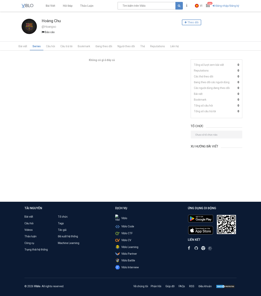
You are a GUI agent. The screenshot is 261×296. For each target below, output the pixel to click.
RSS (191, 286)
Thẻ (142, 46)
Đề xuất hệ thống (68, 236)
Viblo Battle (128, 260)
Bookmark (84, 46)
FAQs (182, 286)
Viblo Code (127, 226)
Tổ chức (63, 216)
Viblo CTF (127, 233)
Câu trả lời (66, 46)
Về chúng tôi (140, 286)
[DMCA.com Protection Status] (225, 286)
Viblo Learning (129, 247)
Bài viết (23, 46)
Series (36, 46)
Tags (61, 223)
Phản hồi (156, 286)
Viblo (124, 218)
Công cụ (29, 243)
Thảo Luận (86, 5)
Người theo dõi (126, 46)
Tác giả (62, 229)
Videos (28, 229)
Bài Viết (50, 5)
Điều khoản (205, 286)
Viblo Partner (129, 253)
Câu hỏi (50, 46)
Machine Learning (68, 243)
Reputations (157, 46)
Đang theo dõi (104, 46)
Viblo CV (126, 240)
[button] (198, 6)
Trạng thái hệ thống (36, 249)
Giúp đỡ (169, 286)
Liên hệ (174, 46)
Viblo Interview (130, 267)
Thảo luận (30, 236)
